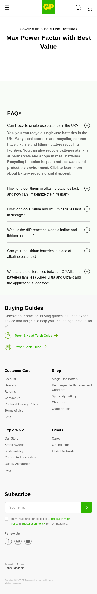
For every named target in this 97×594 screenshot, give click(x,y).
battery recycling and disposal (44, 173)
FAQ (8, 417)
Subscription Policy (33, 523)
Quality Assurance (17, 463)
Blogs (8, 470)
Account (10, 379)
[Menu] (7, 7)
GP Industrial (61, 445)
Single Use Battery (65, 379)
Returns (10, 391)
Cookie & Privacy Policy (21, 404)
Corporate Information (20, 457)
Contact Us (12, 398)
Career (57, 438)
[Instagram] (18, 541)
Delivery (10, 385)
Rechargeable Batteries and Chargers (72, 387)
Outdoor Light (62, 408)
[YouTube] (28, 541)
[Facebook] (8, 541)
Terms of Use (14, 410)
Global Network (63, 451)
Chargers (58, 402)
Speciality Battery (64, 396)
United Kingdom (14, 568)
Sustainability (14, 451)
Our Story (11, 438)
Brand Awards (14, 445)
